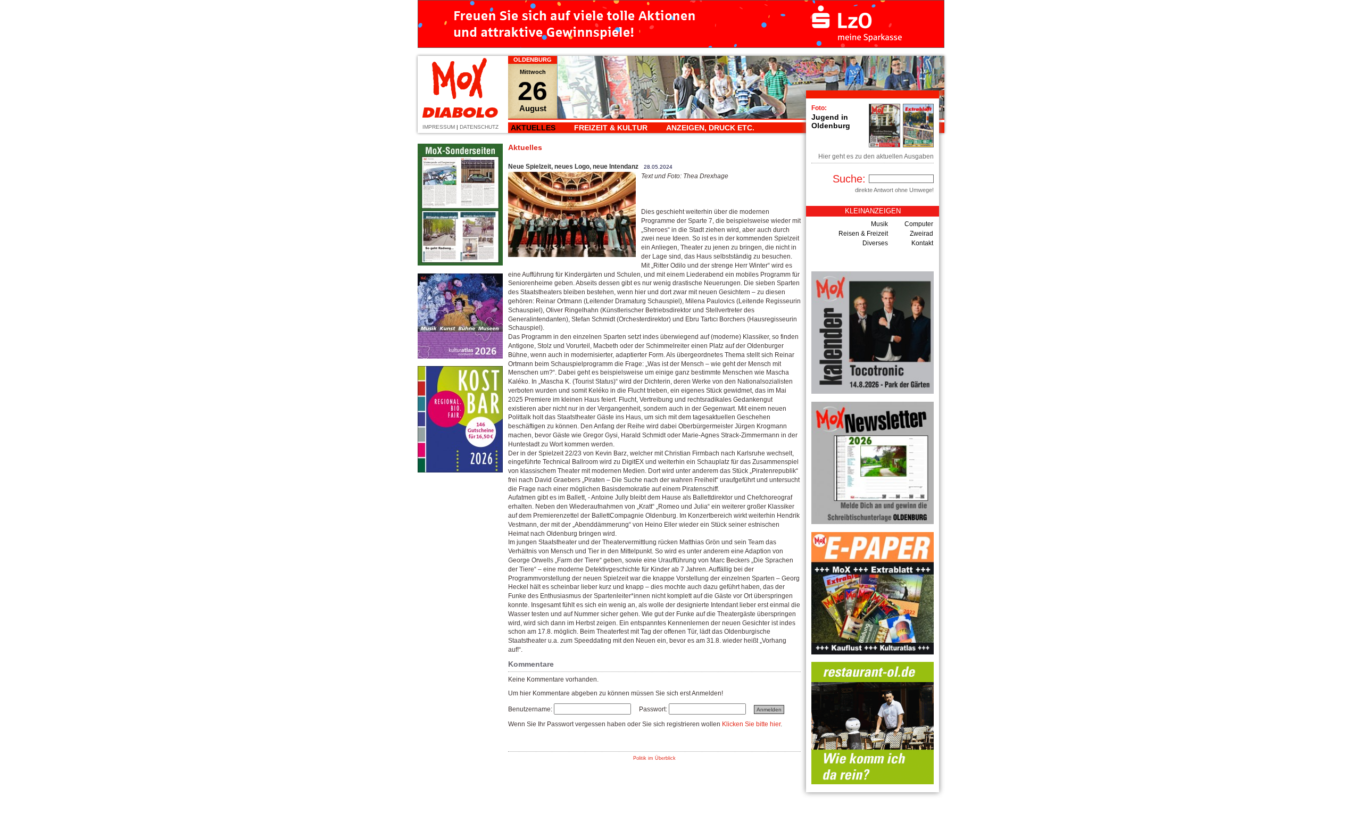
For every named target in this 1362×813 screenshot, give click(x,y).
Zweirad (921, 233)
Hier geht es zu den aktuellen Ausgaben (876, 156)
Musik (879, 224)
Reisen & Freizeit (863, 233)
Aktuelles (533, 127)
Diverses (875, 243)
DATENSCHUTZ (479, 127)
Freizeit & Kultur (610, 127)
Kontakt (922, 243)
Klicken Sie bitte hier (751, 724)
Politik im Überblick (654, 758)
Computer (918, 224)
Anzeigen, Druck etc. (710, 127)
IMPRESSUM (438, 127)
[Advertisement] (460, 640)
